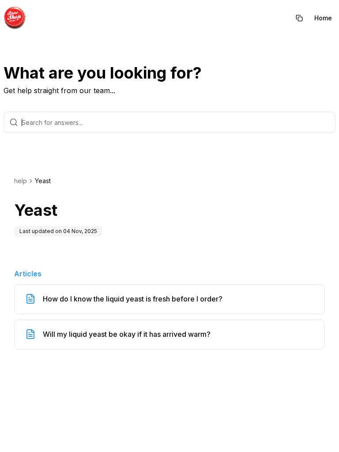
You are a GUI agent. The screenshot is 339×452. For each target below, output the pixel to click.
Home (323, 18)
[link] (43, 181)
